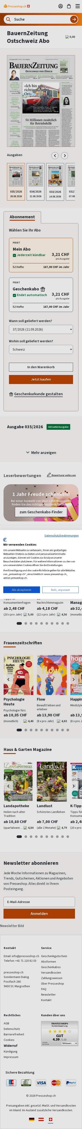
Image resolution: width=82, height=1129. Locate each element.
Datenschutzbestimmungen (62, 535)
